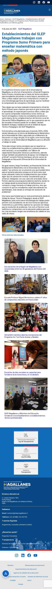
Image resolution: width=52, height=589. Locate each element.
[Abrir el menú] (49, 9)
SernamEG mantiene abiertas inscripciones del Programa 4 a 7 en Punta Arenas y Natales (23, 336)
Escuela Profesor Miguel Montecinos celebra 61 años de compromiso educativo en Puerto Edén (25, 298)
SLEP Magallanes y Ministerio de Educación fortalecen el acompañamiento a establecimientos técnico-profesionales (24, 415)
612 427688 (14, 517)
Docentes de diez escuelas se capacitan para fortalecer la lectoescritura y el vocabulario (22, 373)
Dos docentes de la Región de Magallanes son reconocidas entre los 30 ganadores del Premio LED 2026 (25, 269)
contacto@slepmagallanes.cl (17, 513)
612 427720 (23, 517)
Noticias (8, 19)
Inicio (2, 19)
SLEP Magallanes (18, 19)
